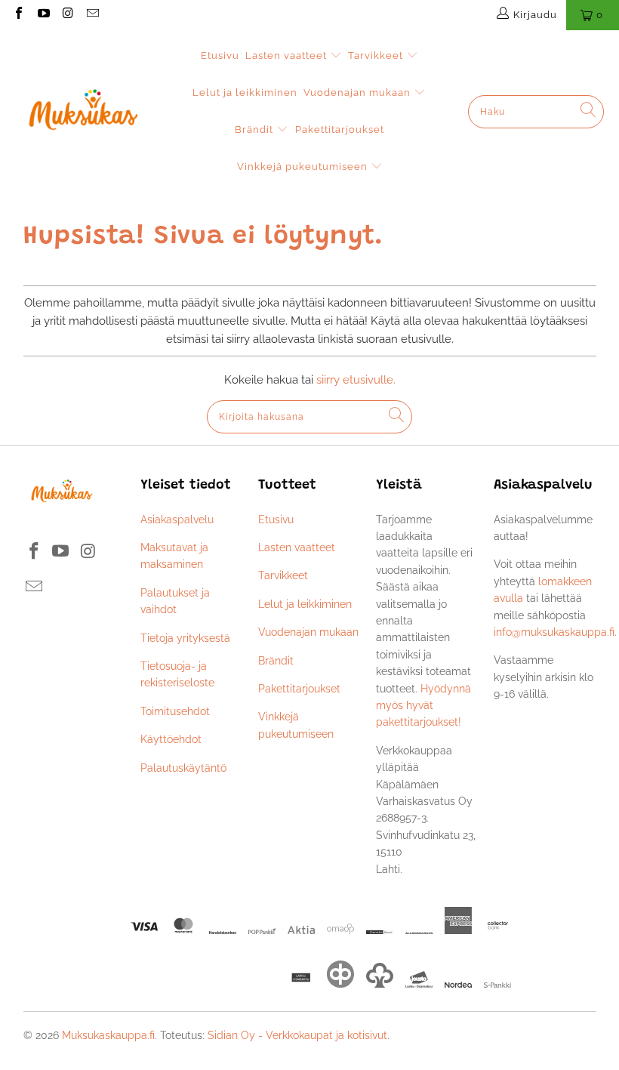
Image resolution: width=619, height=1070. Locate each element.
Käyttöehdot (171, 739)
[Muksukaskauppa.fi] (83, 111)
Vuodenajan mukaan (358, 92)
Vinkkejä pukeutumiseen (304, 166)
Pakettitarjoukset (339, 129)
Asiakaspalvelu (177, 519)
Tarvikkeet (377, 55)
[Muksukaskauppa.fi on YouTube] (42, 14)
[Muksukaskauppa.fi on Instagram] (67, 14)
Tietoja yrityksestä (185, 638)
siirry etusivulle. (356, 380)
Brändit (255, 129)
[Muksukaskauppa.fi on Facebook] (18, 14)
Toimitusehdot (175, 711)
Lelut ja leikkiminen (244, 92)
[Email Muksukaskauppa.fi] (91, 14)
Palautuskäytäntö (183, 768)
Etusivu (220, 55)
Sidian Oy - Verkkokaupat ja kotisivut (297, 1035)
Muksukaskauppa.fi (108, 1035)
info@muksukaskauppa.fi (554, 632)
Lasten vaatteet (287, 55)
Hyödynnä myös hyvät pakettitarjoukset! (423, 706)
